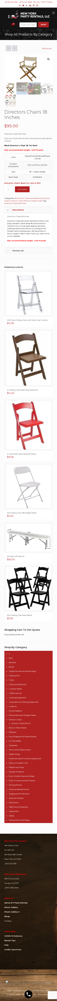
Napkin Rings (14, 754)
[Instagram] (37, 5)
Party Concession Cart (18, 763)
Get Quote (22, 189)
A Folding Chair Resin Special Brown (22, 390)
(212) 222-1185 (12, 2)
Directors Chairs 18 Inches (15, 203)
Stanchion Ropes (16, 798)
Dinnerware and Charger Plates (22, 715)
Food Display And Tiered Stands (22, 736)
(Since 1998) (27, 2)
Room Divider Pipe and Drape (22, 776)
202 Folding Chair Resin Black (19, 615)
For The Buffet (15, 741)
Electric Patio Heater (18, 728)
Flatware (12, 732)
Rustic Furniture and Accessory (22, 780)
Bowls (11, 667)
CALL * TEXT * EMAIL (44, 2)
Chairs (11, 680)
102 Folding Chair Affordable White (22, 513)
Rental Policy (43, 994)
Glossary (8, 921)
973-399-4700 (13, 888)
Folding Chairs (36, 201)
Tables (11, 816)
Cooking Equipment (17, 698)
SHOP (43, 24)
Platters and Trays (16, 767)
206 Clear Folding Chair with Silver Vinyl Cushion (27, 320)
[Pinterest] (33, 5)
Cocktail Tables (15, 689)
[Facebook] (20, 5)
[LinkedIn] (30, 5)
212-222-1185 (11, 863)
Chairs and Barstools (33, 198)
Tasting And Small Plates (19, 820)
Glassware (13, 745)
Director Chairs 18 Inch (20, 201)
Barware (12, 662)
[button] (48, 59)
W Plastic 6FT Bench (15, 556)
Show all (47, 48)
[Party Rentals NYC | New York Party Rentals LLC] (28, 14)
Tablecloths (14, 811)
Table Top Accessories (18, 807)
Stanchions (13, 802)
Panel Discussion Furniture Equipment (25, 758)
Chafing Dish (14, 676)
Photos (33, 994)
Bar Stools (19, 198)
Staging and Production (19, 794)
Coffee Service (15, 693)
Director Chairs (15, 720)
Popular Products (16, 772)
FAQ (18, 994)
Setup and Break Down (19, 789)
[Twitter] (23, 5)
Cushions (12, 706)
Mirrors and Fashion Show (20, 750)
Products (10, 994)
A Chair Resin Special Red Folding (21, 454)
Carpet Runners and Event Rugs (22, 671)
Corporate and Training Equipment (23, 702)
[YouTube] (26, 5)
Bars (11, 658)
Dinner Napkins (15, 711)
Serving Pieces (15, 785)
